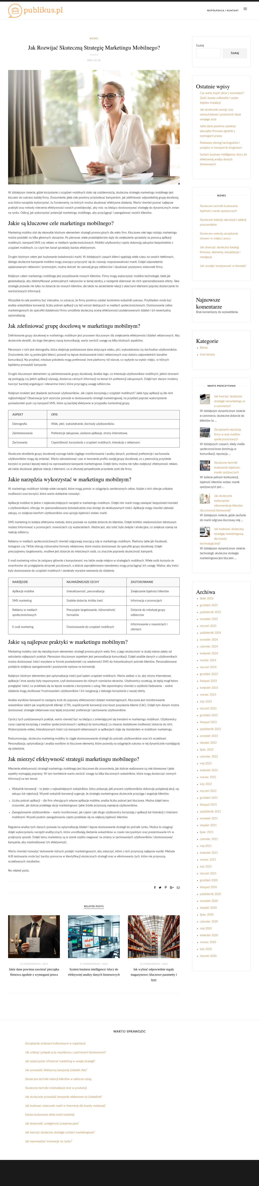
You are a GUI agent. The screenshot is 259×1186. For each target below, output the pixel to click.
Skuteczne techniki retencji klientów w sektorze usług (58, 1079)
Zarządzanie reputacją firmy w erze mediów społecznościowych (227, 434)
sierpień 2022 (208, 743)
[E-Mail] (178, 887)
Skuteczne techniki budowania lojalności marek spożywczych (227, 467)
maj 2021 (206, 846)
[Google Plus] (172, 887)
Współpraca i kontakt (223, 11)
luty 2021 (206, 866)
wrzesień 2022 (209, 736)
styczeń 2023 (208, 708)
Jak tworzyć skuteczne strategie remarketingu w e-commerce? (229, 401)
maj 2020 (206, 928)
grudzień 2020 (209, 880)
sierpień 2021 (208, 825)
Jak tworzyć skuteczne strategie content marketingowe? (60, 1132)
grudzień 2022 (209, 715)
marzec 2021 (208, 859)
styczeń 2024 (208, 667)
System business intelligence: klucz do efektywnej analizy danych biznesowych (223, 159)
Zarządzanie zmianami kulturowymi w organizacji (55, 1043)
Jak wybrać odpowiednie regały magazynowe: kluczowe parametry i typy (154, 975)
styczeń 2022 (208, 791)
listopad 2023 (208, 681)
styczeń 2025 (208, 626)
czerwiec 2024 (209, 646)
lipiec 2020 (206, 914)
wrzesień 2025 (209, 619)
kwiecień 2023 (209, 688)
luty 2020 (206, 949)
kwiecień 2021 (209, 853)
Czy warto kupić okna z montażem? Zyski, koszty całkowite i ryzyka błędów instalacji (222, 98)
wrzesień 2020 (209, 901)
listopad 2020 (208, 887)
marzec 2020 (208, 942)
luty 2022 (206, 784)
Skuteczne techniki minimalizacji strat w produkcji (56, 1088)
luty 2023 (206, 701)
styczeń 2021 (208, 873)
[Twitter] (160, 887)
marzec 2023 (208, 694)
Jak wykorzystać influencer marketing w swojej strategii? (60, 1061)
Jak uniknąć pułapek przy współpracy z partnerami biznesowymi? (65, 1052)
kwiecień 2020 (209, 935)
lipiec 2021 (206, 832)
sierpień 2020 (208, 908)
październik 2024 (210, 633)
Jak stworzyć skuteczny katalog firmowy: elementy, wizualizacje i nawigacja (220, 252)
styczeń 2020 (208, 956)
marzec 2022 (208, 777)
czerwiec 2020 (209, 921)
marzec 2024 (208, 660)
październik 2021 (210, 811)
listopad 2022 (208, 722)
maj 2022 (206, 763)
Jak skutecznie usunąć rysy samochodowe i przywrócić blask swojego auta (220, 114)
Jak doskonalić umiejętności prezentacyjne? (52, 1123)
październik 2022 (210, 729)
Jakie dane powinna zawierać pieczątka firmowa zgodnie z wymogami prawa (218, 131)
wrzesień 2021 (209, 818)
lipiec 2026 (206, 598)
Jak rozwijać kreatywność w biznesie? (223, 266)
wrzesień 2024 (209, 639)
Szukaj (200, 45)
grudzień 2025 (209, 605)
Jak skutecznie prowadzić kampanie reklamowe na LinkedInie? (63, 1097)
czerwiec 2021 (209, 839)
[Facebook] (155, 887)
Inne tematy (207, 354)
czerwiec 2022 (209, 756)
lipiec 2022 (206, 749)
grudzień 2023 (209, 674)
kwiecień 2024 (209, 653)
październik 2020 (210, 894)
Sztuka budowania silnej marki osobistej (49, 1114)
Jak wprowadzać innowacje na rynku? (48, 1141)
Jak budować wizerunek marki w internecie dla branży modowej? (65, 1106)
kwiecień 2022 (209, 770)
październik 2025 (210, 612)
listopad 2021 (208, 804)
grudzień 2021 (209, 798)
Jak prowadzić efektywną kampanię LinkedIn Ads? (56, 1070)
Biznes (94, 38)
